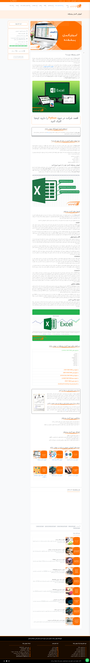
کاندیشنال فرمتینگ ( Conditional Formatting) (67, 384)
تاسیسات (17, 5)
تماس (66, 409)
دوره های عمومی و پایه (59, 5)
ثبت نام (79, 1)
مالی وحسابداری (51, 5)
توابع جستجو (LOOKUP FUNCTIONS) (69, 378)
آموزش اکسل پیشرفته (41, 460)
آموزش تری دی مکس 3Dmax (58, 559)
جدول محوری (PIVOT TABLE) (71, 381)
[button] (56, 68)
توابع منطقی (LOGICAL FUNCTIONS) (69, 350)
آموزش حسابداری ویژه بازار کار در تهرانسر (56, 549)
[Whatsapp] (4, 661)
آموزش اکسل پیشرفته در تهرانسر (62, 526)
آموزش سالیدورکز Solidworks (59, 569)
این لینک (48, 132)
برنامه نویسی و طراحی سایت (25, 5)
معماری (40, 5)
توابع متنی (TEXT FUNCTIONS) (70, 370)
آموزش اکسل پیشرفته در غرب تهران (50, 526)
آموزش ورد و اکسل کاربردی (72, 460)
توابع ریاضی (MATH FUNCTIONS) (70, 372)
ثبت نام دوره (18, 24)
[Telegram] (6, 661)
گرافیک (45, 5)
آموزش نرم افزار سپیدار (60, 539)
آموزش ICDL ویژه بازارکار (57, 460)
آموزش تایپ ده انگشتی (73, 475)
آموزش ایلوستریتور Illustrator (59, 589)
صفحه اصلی (67, 6)
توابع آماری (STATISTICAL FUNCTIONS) (68, 375)
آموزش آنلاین (74, 1)
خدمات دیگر (12, 5)
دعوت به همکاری (62, 1)
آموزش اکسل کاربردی (77, 528)
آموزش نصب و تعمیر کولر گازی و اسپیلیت (56, 620)
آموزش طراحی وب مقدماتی (59, 599)
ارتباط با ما (68, 1)
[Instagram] (9, 661)
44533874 (14, 1)
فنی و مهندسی (34, 5)
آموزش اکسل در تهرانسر (39, 526)
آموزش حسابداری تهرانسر (48, 66)
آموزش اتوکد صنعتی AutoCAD (58, 579)
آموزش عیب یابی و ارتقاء (57, 475)
